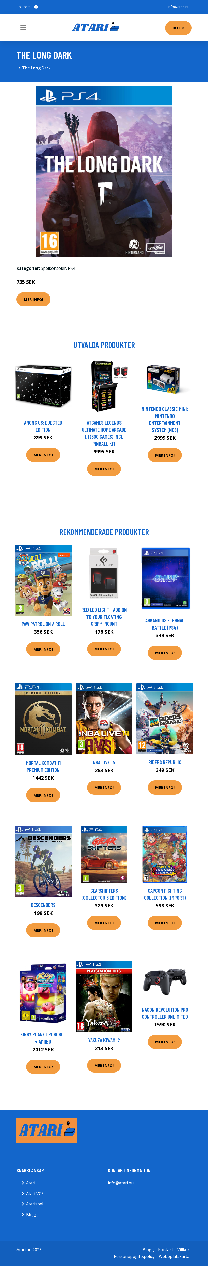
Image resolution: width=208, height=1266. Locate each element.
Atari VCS (35, 1193)
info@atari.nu (178, 6)
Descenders (43, 905)
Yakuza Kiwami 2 (104, 1040)
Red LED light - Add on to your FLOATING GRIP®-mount (104, 616)
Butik (178, 28)
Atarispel (34, 1204)
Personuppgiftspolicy (134, 1256)
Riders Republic (164, 762)
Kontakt (165, 1250)
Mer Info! (33, 299)
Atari (30, 1183)
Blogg (32, 1214)
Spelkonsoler (53, 268)
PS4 (71, 268)
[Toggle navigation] (23, 27)
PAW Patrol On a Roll (43, 624)
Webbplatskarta (174, 1256)
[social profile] (36, 7)
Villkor (183, 1250)
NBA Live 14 (104, 762)
